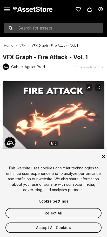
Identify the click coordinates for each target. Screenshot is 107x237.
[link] (78, 9)
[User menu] (100, 9)
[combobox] (53, 28)
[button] (89, 9)
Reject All (53, 213)
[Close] (103, 156)
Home (8, 45)
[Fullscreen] (98, 87)
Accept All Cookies (53, 227)
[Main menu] (7, 9)
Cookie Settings (53, 201)
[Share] (89, 87)
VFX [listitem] (22, 45)
